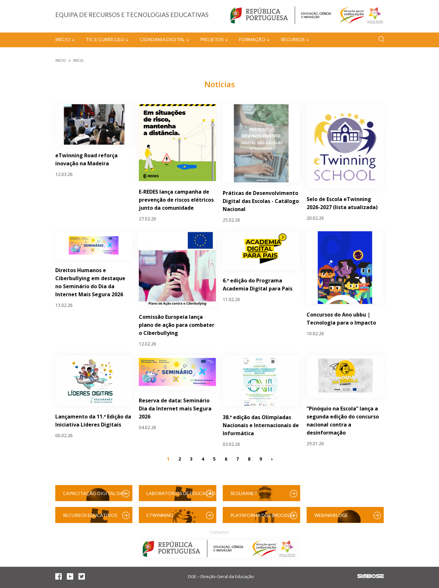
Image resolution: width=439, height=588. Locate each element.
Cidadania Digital (162, 39)
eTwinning (160, 515)
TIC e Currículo (105, 39)
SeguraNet (243, 493)
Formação (252, 39)
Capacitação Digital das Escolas (94, 496)
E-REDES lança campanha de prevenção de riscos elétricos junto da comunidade (176, 199)
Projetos (212, 39)
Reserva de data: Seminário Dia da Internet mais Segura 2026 (175, 408)
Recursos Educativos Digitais (90, 517)
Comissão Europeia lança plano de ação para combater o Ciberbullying (176, 324)
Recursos (293, 39)
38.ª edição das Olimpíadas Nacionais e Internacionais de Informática (261, 425)
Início (62, 39)
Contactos (219, 532)
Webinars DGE (331, 515)
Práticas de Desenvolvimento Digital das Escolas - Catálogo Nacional (261, 201)
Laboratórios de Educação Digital (181, 496)
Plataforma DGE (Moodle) (262, 515)
